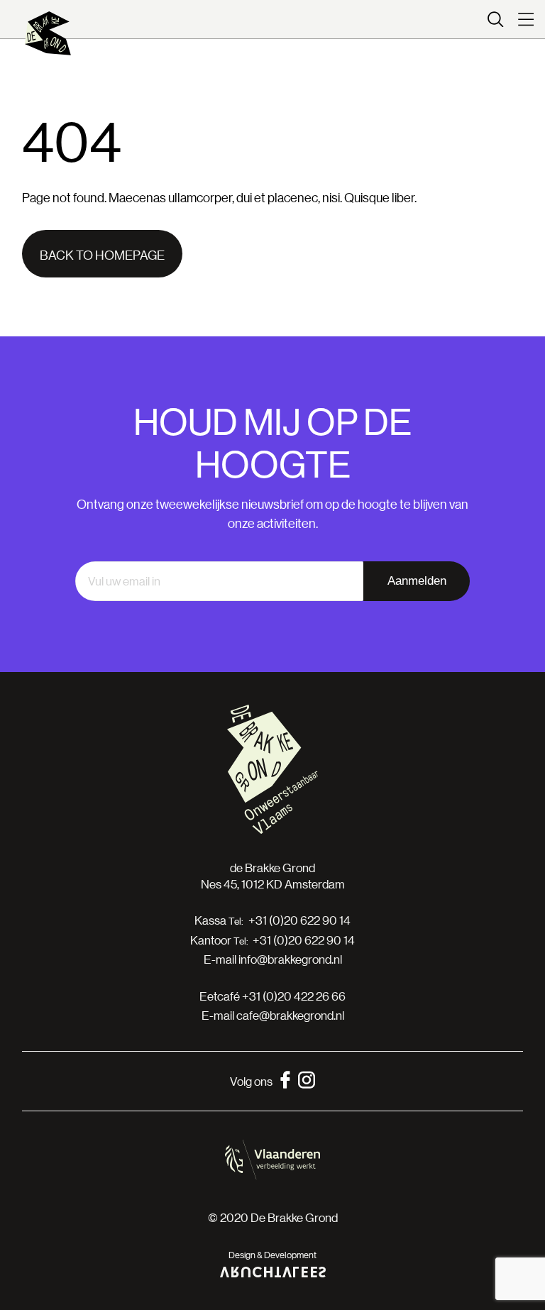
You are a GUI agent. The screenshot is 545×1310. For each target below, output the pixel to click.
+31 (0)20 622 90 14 (299, 920)
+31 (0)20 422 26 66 (294, 996)
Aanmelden (416, 581)
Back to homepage (102, 255)
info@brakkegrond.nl (290, 959)
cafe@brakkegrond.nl (290, 1015)
